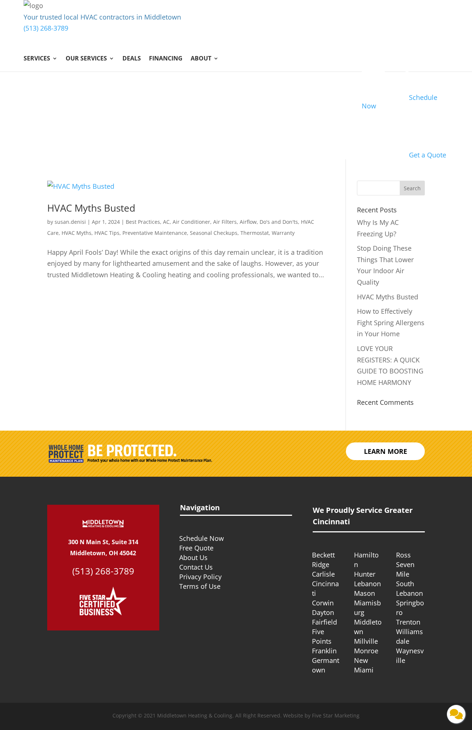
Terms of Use (200, 586)
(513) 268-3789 (46, 28)
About (201, 59)
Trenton (408, 622)
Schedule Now (201, 538)
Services (37, 59)
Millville (366, 641)
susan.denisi (70, 221)
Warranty (283, 232)
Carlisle (323, 574)
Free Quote (196, 547)
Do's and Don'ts (279, 221)
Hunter (364, 574)
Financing (166, 59)
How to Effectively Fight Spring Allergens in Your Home (390, 322)
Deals (131, 59)
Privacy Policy (200, 576)
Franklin (324, 650)
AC (166, 221)
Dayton (323, 612)
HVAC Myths (76, 232)
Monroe (366, 650)
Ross (403, 554)
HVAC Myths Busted (91, 208)
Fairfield (324, 622)
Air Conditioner (191, 221)
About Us (193, 557)
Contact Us (196, 567)
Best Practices (143, 221)
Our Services (86, 59)
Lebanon (367, 583)
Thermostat (254, 232)
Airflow (248, 221)
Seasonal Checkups (213, 232)
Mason (364, 593)
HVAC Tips (106, 232)
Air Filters (225, 221)
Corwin (323, 602)
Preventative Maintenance (154, 232)
